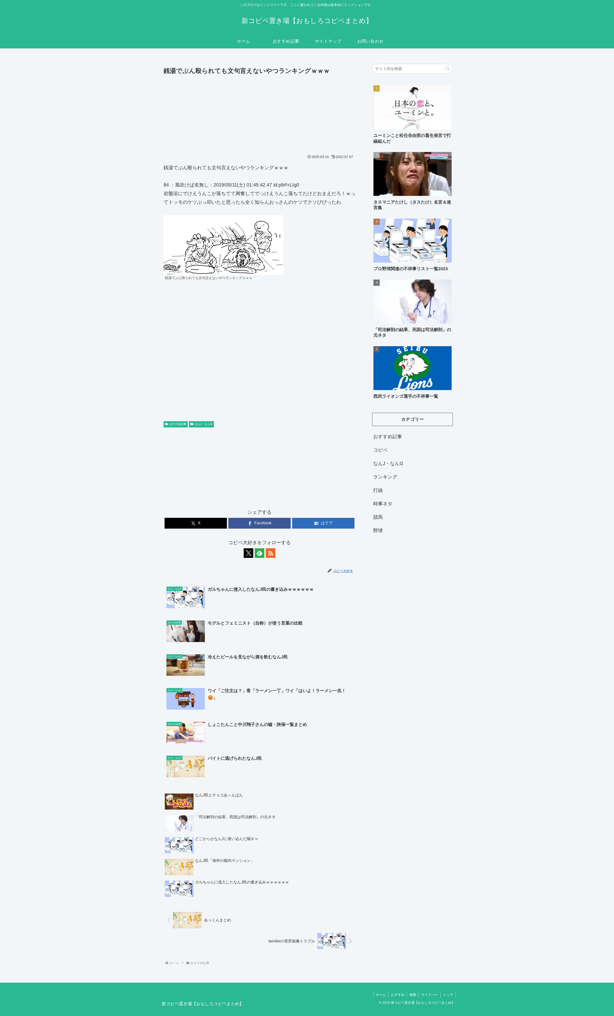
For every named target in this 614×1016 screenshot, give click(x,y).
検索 (412, 995)
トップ (448, 995)
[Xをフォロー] (248, 553)
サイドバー (429, 995)
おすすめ (397, 995)
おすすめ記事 (177, 424)
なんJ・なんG (204, 424)
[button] (447, 68)
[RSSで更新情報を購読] (270, 553)
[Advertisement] (259, 112)
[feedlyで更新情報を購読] (259, 553)
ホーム (381, 995)
